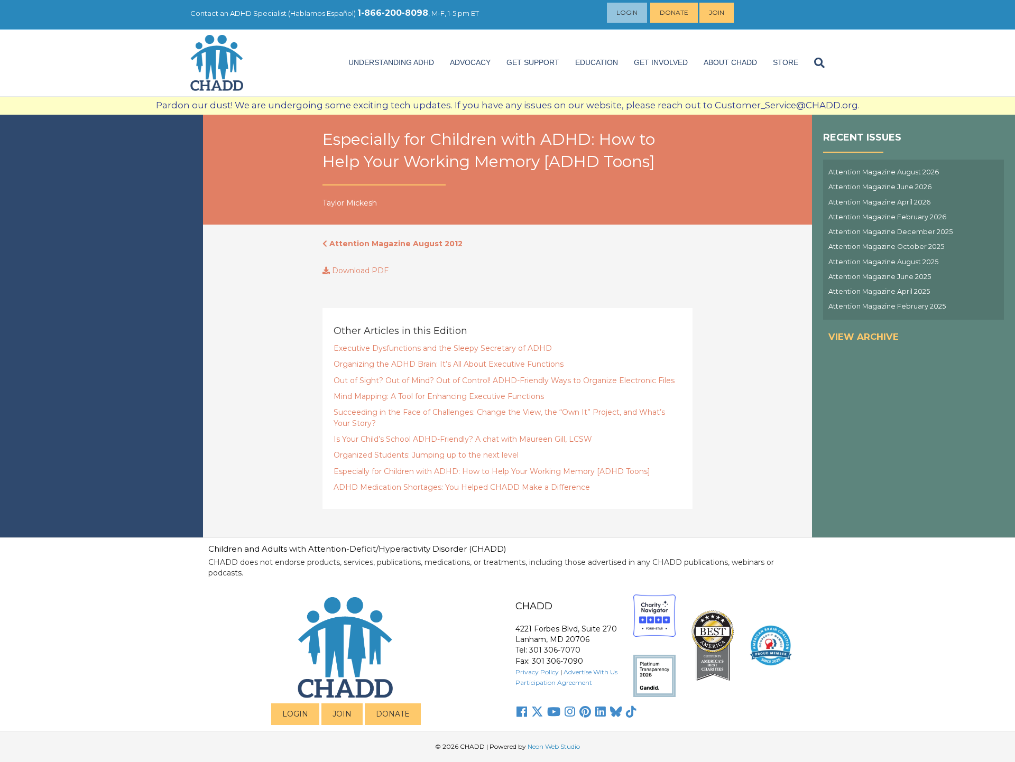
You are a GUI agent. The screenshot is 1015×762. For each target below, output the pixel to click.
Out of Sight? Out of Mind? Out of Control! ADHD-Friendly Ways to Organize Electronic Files (504, 380)
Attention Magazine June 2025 (879, 277)
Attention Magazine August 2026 (883, 172)
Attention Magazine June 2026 (879, 187)
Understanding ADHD (391, 62)
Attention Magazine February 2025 (887, 306)
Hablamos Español (322, 13)
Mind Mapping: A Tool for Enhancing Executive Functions (439, 396)
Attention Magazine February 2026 (887, 217)
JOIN (342, 714)
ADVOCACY (470, 62)
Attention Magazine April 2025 (879, 291)
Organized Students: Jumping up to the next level (426, 455)
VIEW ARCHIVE (863, 336)
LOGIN (295, 714)
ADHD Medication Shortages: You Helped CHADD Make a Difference (462, 487)
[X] (537, 711)
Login (627, 12)
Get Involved (661, 62)
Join (716, 12)
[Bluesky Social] (616, 711)
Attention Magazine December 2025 (890, 232)
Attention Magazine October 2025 (886, 246)
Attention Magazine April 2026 (879, 202)
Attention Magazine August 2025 (883, 262)
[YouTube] (553, 711)
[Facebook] (521, 711)
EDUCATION (596, 62)
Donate (674, 12)
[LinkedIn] (600, 711)
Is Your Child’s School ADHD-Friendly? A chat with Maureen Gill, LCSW (463, 439)
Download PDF (359, 270)
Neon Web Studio (554, 746)
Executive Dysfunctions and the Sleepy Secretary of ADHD (443, 348)
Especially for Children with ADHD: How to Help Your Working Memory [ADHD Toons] (492, 471)
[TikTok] (631, 711)
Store (785, 62)
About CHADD (730, 62)
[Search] (815, 63)
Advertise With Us (590, 672)
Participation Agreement (553, 682)
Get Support (532, 62)
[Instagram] (570, 711)
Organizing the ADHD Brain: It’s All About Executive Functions (449, 364)
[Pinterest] (585, 711)
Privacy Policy (537, 672)
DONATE (393, 714)
